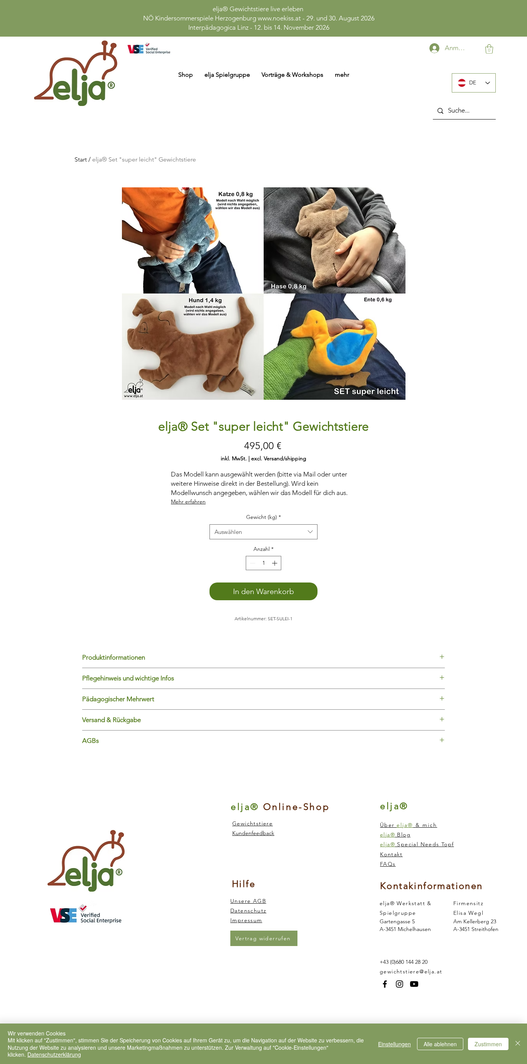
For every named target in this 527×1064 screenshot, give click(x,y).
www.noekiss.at (279, 18)
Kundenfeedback (253, 833)
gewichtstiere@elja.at (411, 971)
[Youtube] (414, 984)
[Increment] (275, 563)
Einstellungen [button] (394, 1044)
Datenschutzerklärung (54, 1054)
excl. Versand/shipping (278, 458)
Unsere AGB (248, 900)
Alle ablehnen (440, 1044)
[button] (489, 49)
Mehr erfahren (188, 501)
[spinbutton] (263, 563)
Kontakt (391, 854)
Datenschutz (248, 910)
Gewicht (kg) (263, 516)
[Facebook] (385, 984)
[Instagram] (399, 984)
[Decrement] (252, 563)
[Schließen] (517, 1044)
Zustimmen (488, 1044)
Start (80, 159)
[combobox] (263, 531)
